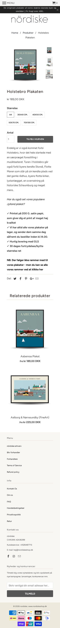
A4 (10, 114)
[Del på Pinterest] (25, 278)
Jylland (11, 204)
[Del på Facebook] (20, 278)
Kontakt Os (12, 488)
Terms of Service (14, 465)
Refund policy (13, 472)
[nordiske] (30, 19)
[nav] (8, 3)
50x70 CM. (14, 122)
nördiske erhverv (14, 446)
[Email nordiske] (19, 556)
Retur (9, 521)
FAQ (9, 501)
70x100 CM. (29, 122)
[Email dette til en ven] (36, 278)
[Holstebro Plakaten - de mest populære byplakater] (25, 65)
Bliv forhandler (13, 452)
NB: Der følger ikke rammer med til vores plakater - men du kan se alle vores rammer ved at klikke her (27, 265)
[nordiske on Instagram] (14, 556)
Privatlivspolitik (14, 514)
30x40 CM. (22, 114)
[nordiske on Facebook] (8, 556)
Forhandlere (12, 459)
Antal (10, 132)
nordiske (23, 606)
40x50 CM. (37, 114)
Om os (10, 495)
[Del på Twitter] (14, 278)
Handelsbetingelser (15, 508)
